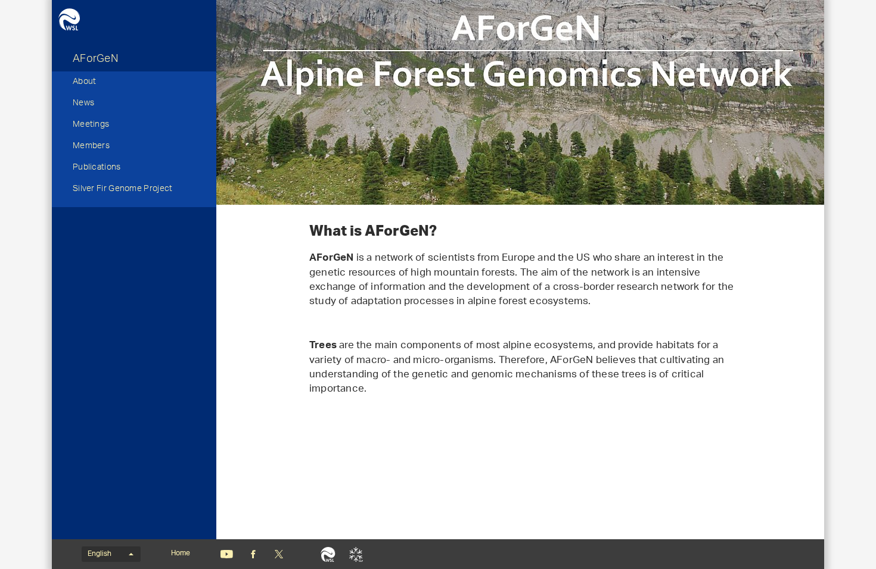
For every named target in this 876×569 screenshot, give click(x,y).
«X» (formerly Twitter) (279, 554)
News (83, 104)
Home (180, 553)
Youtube (226, 554)
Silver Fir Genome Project (123, 190)
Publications (97, 168)
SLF (356, 554)
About (85, 82)
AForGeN (95, 60)
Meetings (91, 125)
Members (91, 147)
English (99, 554)
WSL (328, 554)
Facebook (253, 554)
